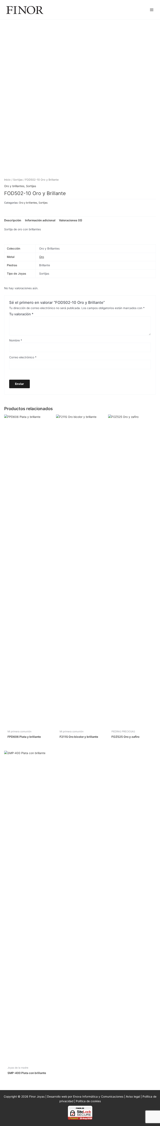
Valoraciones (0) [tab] (70, 220)
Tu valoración (21, 314)
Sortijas (18, 179)
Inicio (7, 179)
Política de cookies (88, 1101)
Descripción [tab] (12, 220)
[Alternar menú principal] (152, 10)
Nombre (15, 340)
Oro (41, 257)
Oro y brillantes (14, 186)
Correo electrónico (22, 357)
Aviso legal (133, 1096)
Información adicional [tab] (40, 220)
